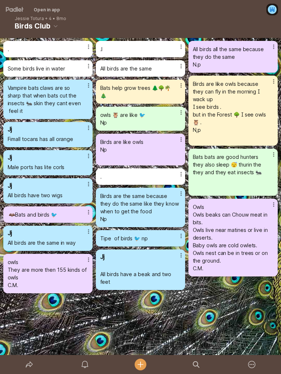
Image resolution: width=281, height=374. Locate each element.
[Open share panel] (29, 364)
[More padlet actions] (251, 364)
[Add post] (140, 364)
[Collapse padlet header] (55, 26)
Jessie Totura (29, 18)
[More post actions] (84, 49)
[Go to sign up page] (272, 9)
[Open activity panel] (85, 364)
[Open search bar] (196, 364)
